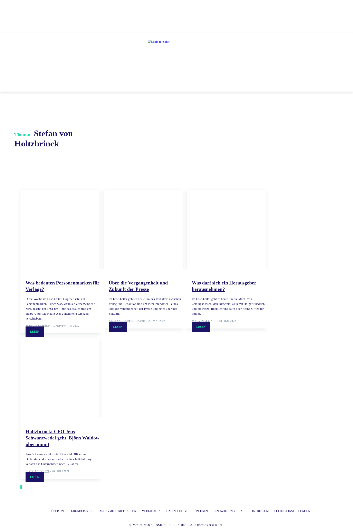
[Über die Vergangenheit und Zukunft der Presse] (143, 229)
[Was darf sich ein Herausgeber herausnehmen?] (226, 229)
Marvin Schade (38, 325)
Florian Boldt (37, 471)
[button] (235, 87)
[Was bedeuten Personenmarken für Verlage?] (59, 229)
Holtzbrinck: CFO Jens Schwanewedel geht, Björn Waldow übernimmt (62, 438)
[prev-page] (20, 487)
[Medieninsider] (176, 58)
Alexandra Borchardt (127, 321)
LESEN (34, 331)
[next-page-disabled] (21, 487)
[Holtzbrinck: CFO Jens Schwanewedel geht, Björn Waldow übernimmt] (59, 377)
